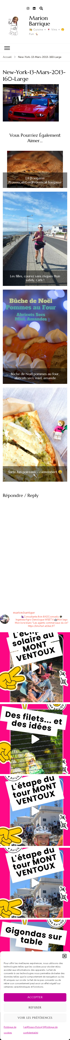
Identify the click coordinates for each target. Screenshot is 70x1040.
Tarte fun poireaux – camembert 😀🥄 (35, 474)
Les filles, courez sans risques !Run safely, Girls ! (35, 278)
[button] (64, 956)
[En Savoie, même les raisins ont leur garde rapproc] (35, 739)
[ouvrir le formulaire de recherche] (41, 8)
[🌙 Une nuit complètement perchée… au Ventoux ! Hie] (35, 667)
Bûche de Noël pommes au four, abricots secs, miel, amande (35, 376)
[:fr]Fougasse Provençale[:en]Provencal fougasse (35, 180)
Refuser (35, 1007)
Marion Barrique (39, 21)
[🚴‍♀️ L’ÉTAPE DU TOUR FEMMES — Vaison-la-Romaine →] (35, 811)
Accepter (35, 997)
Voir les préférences (35, 1017)
